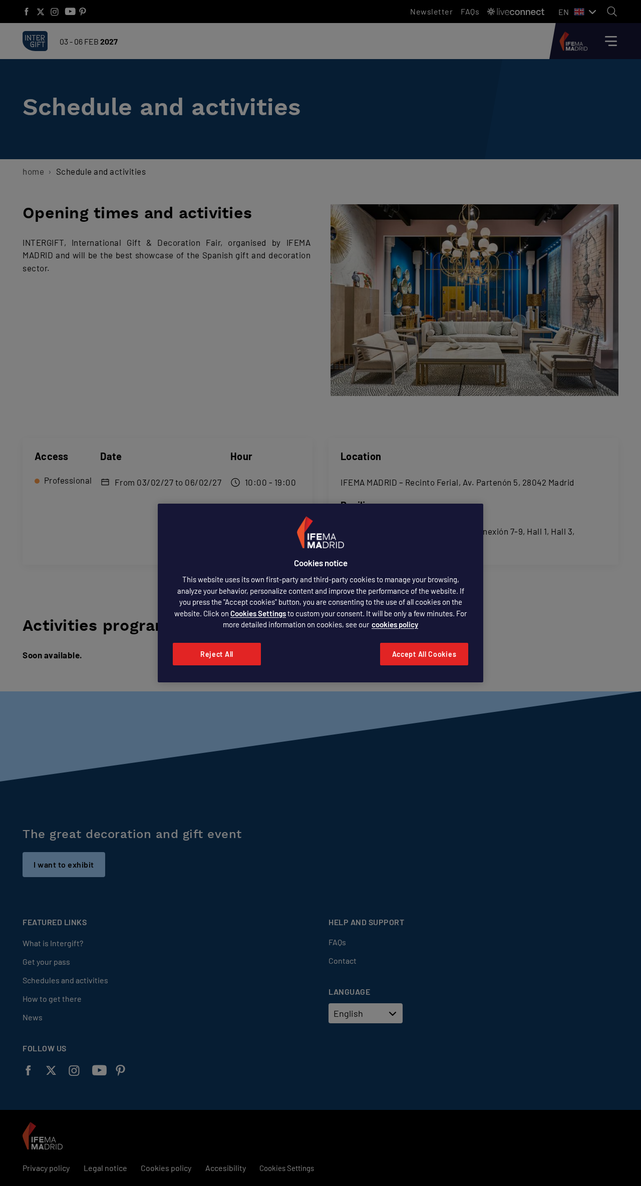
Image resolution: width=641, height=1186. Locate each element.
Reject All (216, 654)
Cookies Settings (258, 613)
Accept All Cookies (424, 654)
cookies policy (395, 624)
